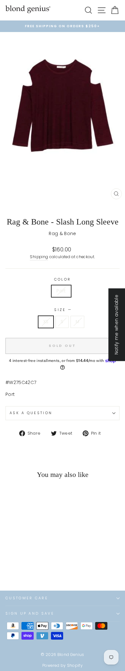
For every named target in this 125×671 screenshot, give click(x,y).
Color (62, 279)
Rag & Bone (62, 234)
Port (61, 291)
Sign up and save (29, 613)
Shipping (39, 256)
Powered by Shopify (62, 665)
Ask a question (31, 412)
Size (62, 309)
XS (46, 322)
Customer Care (26, 598)
